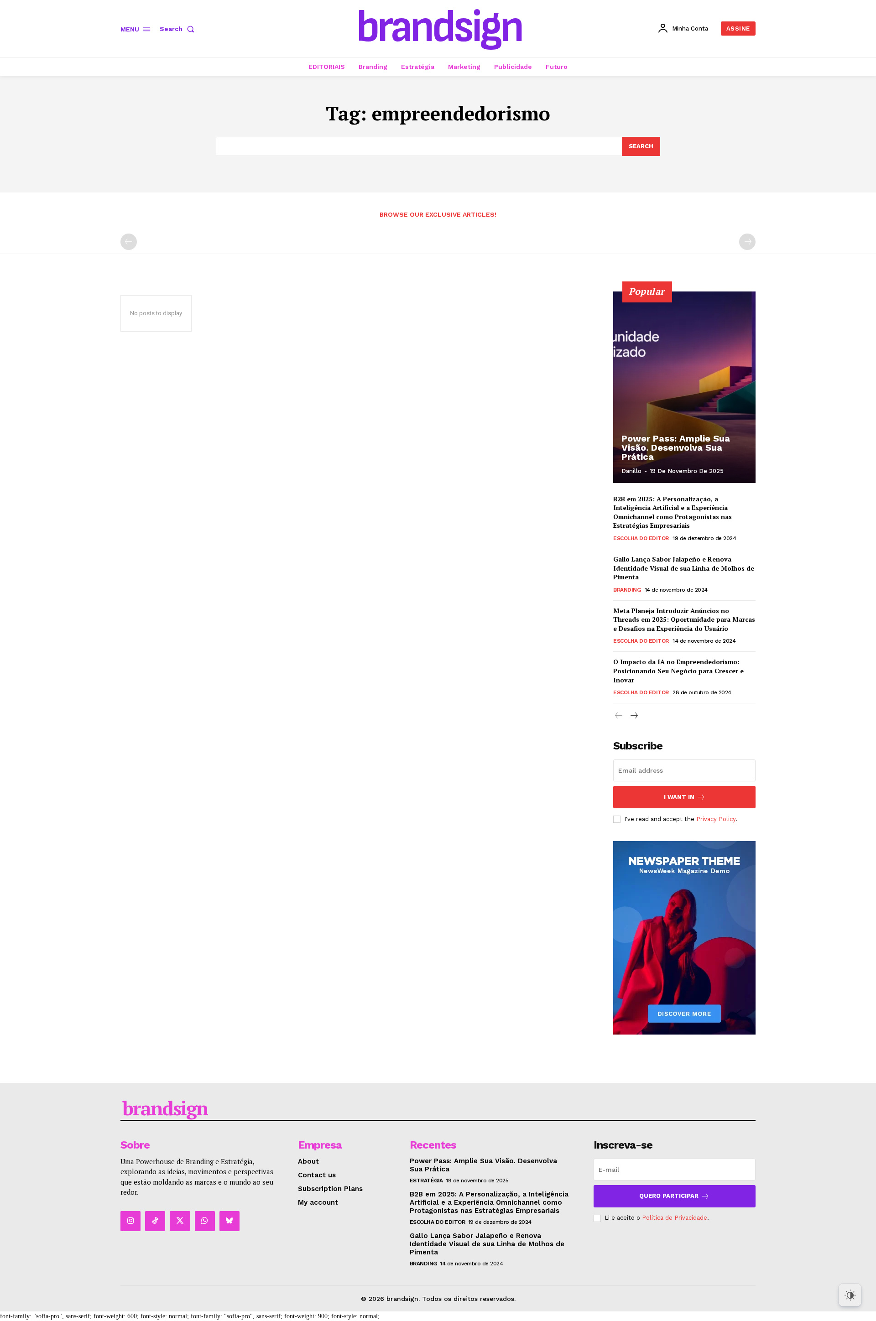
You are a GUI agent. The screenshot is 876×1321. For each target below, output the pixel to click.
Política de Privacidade (674, 1217)
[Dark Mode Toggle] (850, 1295)
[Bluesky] (229, 1221)
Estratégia (426, 1180)
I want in (679, 797)
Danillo (631, 471)
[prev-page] (128, 242)
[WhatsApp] (205, 1221)
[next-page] (633, 716)
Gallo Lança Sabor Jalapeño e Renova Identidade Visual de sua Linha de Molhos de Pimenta (683, 568)
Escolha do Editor (641, 538)
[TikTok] (155, 1221)
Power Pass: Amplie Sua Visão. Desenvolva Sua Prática (675, 447)
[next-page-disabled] (747, 242)
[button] (179, 28)
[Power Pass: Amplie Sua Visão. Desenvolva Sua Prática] (684, 387)
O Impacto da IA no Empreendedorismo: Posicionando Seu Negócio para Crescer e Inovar (678, 670)
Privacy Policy (715, 819)
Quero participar (669, 1195)
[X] (180, 1221)
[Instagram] (130, 1221)
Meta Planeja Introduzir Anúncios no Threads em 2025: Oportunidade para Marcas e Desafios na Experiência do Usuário (684, 619)
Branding (627, 590)
